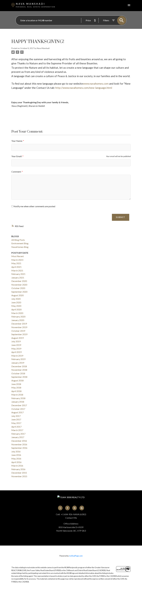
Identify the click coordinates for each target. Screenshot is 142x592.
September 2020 (19, 291)
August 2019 (17, 338)
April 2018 (16, 391)
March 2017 (17, 430)
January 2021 (17, 277)
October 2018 (18, 373)
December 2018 (19, 366)
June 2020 (16, 302)
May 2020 (16, 306)
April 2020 (16, 309)
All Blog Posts (18, 240)
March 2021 (17, 270)
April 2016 (16, 462)
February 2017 (18, 433)
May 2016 (16, 458)
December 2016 (19, 440)
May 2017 (16, 423)
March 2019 (17, 355)
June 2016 (16, 455)
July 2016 (16, 451)
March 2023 (17, 259)
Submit (120, 217)
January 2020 (17, 320)
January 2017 (17, 437)
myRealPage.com (76, 556)
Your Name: (17, 141)
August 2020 (17, 295)
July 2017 (16, 416)
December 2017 (19, 405)
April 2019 (16, 352)
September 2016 (19, 448)
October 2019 (18, 330)
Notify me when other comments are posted (34, 206)
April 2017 (16, 426)
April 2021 (16, 267)
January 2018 (17, 401)
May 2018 (16, 387)
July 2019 (16, 341)
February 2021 (18, 274)
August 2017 (17, 412)
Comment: (16, 171)
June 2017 (16, 419)
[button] (60, 508)
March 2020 (17, 313)
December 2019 (19, 323)
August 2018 (17, 380)
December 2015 (19, 472)
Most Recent (17, 256)
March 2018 (17, 394)
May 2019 (16, 348)
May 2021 (16, 263)
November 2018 (19, 369)
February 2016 (18, 469)
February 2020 (18, 316)
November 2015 (19, 476)
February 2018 (18, 398)
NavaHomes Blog (19, 247)
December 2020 (19, 281)
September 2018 (19, 377)
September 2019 (19, 334)
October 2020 (18, 288)
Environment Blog (19, 243)
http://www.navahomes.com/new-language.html (83, 87)
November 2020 (19, 284)
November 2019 (19, 327)
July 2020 (16, 298)
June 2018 (16, 384)
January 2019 (17, 362)
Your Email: (16, 156)
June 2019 (16, 345)
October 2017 (18, 409)
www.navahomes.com (96, 83)
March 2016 (17, 465)
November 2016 (19, 444)
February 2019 (18, 359)
